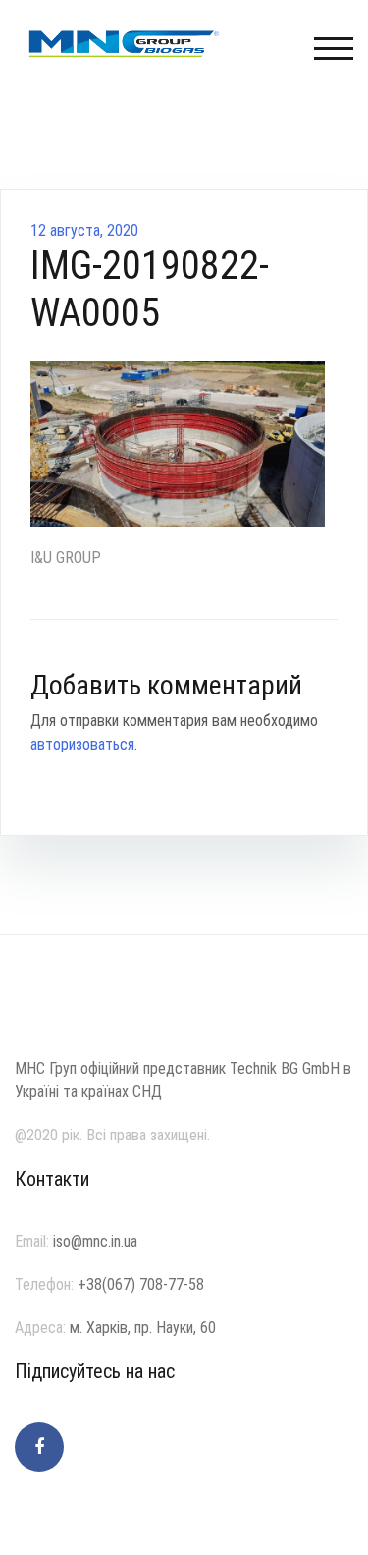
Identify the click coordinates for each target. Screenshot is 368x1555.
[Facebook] (39, 1447)
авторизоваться (82, 744)
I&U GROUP (65, 557)
